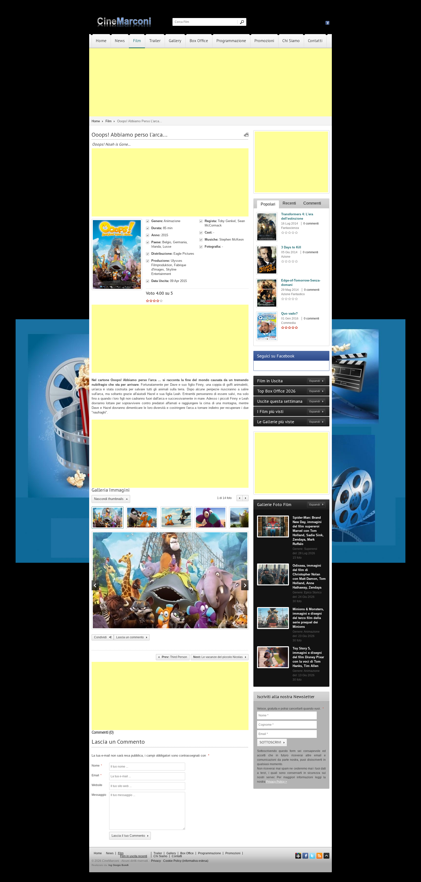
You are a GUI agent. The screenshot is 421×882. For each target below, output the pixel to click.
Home (101, 40)
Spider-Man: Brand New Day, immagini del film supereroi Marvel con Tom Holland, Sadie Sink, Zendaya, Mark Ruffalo (308, 531)
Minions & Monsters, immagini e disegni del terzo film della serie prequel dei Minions (308, 618)
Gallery (175, 40)
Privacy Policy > (276, 781)
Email (97, 775)
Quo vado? (289, 313)
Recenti (289, 203)
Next (246, 498)
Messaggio (98, 795)
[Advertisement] (210, 82)
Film (137, 40)
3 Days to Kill (291, 247)
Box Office (199, 40)
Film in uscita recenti (133, 856)
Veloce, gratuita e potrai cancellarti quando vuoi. (290, 708)
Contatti (315, 40)
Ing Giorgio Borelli (118, 865)
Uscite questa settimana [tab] (288, 401)
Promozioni (264, 40)
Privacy (156, 861)
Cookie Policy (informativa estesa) (185, 861)
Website (97, 785)
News (120, 40)
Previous (240, 498)
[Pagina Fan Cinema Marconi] (327, 22)
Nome (97, 765)
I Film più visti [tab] (288, 411)
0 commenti (311, 223)
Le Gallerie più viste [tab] (288, 421)
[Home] (124, 26)
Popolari (268, 204)
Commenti (312, 203)
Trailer (155, 40)
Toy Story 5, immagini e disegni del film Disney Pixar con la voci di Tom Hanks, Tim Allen (308, 657)
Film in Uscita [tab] (288, 381)
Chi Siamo (291, 40)
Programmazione (231, 40)
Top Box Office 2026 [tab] (288, 391)
